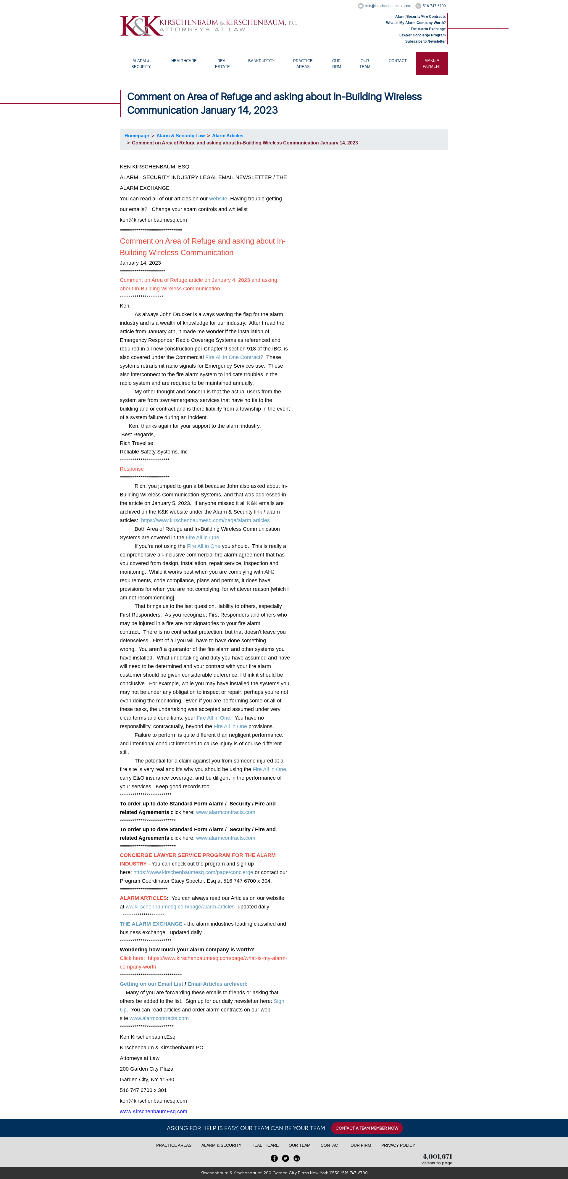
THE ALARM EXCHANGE (151, 924)
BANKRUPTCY (261, 61)
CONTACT (398, 61)
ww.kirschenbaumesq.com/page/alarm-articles (180, 907)
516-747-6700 (434, 6)
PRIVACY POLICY (398, 1145)
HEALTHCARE (184, 61)
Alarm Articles (227, 135)
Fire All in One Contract (232, 357)
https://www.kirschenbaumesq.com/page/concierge (193, 872)
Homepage (137, 135)
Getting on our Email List (151, 984)
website (218, 199)
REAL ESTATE (222, 64)
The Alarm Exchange (428, 29)
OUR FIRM (336, 64)
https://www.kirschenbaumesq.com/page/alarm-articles (205, 520)
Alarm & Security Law (180, 135)
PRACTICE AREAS (303, 64)
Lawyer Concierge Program (422, 35)
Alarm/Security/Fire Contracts (420, 17)
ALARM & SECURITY (141, 64)
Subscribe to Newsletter (425, 41)
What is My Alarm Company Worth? (416, 23)
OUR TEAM (364, 64)
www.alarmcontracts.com (225, 812)
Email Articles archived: (218, 984)
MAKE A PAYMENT (432, 63)
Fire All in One (202, 538)
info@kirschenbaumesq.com (388, 6)
